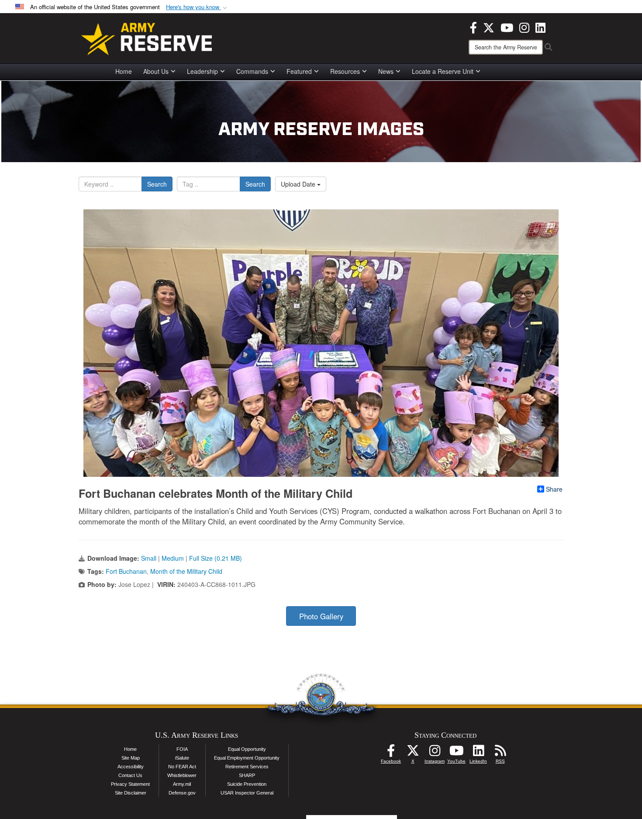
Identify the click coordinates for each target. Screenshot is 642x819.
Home (123, 71)
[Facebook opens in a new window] (473, 26)
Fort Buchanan (126, 571)
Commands (252, 71)
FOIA (182, 749)
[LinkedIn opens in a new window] (540, 26)
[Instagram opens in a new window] (524, 26)
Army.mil (182, 784)
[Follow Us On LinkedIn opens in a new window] (478, 753)
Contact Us (130, 775)
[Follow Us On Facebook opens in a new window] (391, 753)
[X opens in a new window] (488, 26)
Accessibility (130, 766)
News (385, 71)
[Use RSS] (500, 753)
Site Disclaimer (130, 792)
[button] (197, 7)
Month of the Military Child (186, 571)
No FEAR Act (182, 766)
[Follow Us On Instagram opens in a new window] (434, 753)
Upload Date (299, 184)
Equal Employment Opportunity (247, 757)
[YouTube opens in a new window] (506, 26)
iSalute (182, 757)
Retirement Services (247, 766)
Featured (299, 71)
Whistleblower (182, 775)
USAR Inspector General (247, 792)
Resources (345, 71)
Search (157, 184)
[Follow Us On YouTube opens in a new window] (456, 753)
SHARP (247, 775)
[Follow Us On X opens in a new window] (413, 753)
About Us (156, 71)
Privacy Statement (130, 784)
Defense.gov (182, 792)
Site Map (130, 757)
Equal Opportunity (247, 749)
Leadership (202, 71)
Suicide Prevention (246, 784)
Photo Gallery (321, 616)
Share (554, 489)
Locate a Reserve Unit (442, 71)
